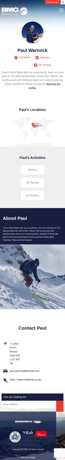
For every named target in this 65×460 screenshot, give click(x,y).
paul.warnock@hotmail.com (24, 371)
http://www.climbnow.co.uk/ (26, 379)
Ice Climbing (32, 195)
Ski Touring (32, 182)
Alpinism (32, 169)
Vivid (33, 457)
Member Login (53, 2)
